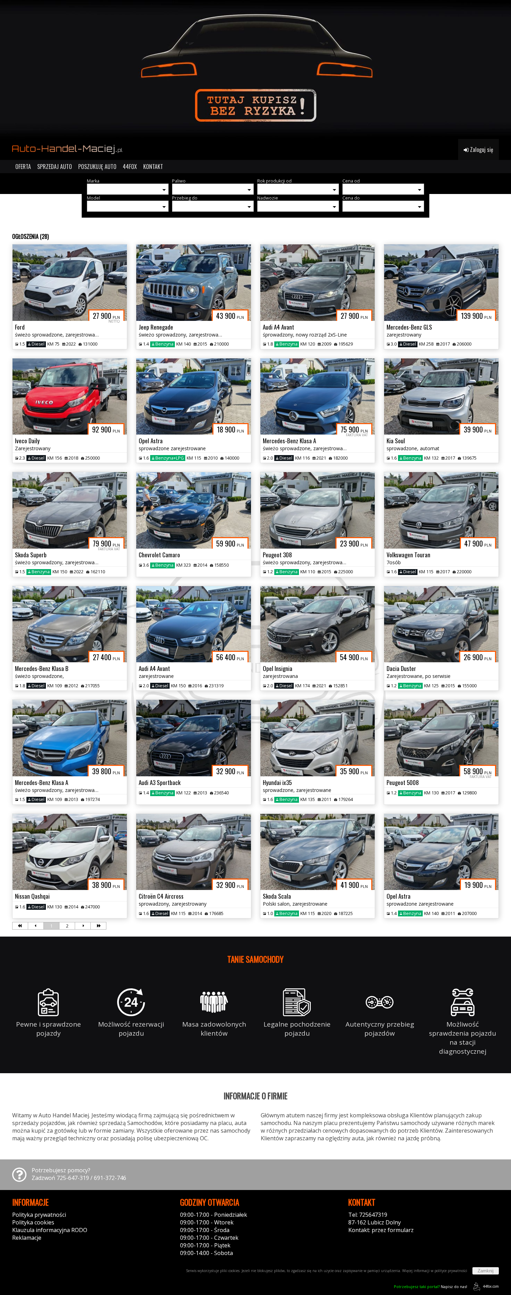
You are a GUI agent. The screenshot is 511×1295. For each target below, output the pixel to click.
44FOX (130, 166)
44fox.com (491, 1286)
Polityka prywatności (39, 1215)
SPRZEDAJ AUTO (54, 166)
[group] (255, 69)
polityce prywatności (451, 1270)
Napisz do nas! (430, 1286)
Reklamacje (26, 1237)
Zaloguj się (481, 149)
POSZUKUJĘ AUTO (97, 166)
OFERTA (23, 166)
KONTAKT (153, 166)
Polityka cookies (33, 1222)
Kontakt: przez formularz (381, 1230)
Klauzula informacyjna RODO (49, 1230)
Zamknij (486, 1270)
